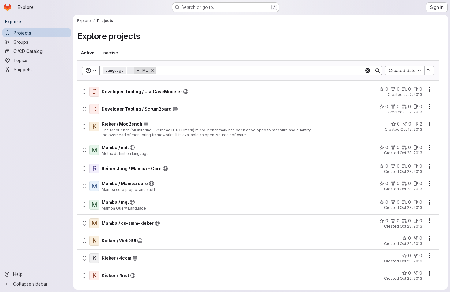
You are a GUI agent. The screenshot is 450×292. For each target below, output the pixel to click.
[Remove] (152, 70)
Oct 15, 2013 (411, 129)
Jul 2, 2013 (412, 94)
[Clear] (367, 70)
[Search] (377, 70)
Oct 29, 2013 (411, 243)
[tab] (88, 52)
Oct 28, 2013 (411, 153)
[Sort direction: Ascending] (429, 70)
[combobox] (404, 70)
